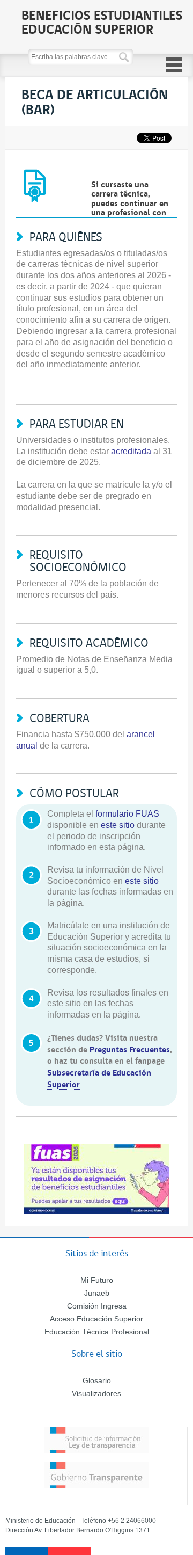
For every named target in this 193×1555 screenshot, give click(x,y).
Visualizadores (96, 1393)
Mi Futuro (96, 1280)
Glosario (97, 1380)
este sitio (118, 825)
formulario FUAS (127, 813)
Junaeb (96, 1293)
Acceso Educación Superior (96, 1318)
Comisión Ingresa (97, 1306)
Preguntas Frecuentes (130, 1049)
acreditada (131, 451)
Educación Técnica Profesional (96, 1331)
